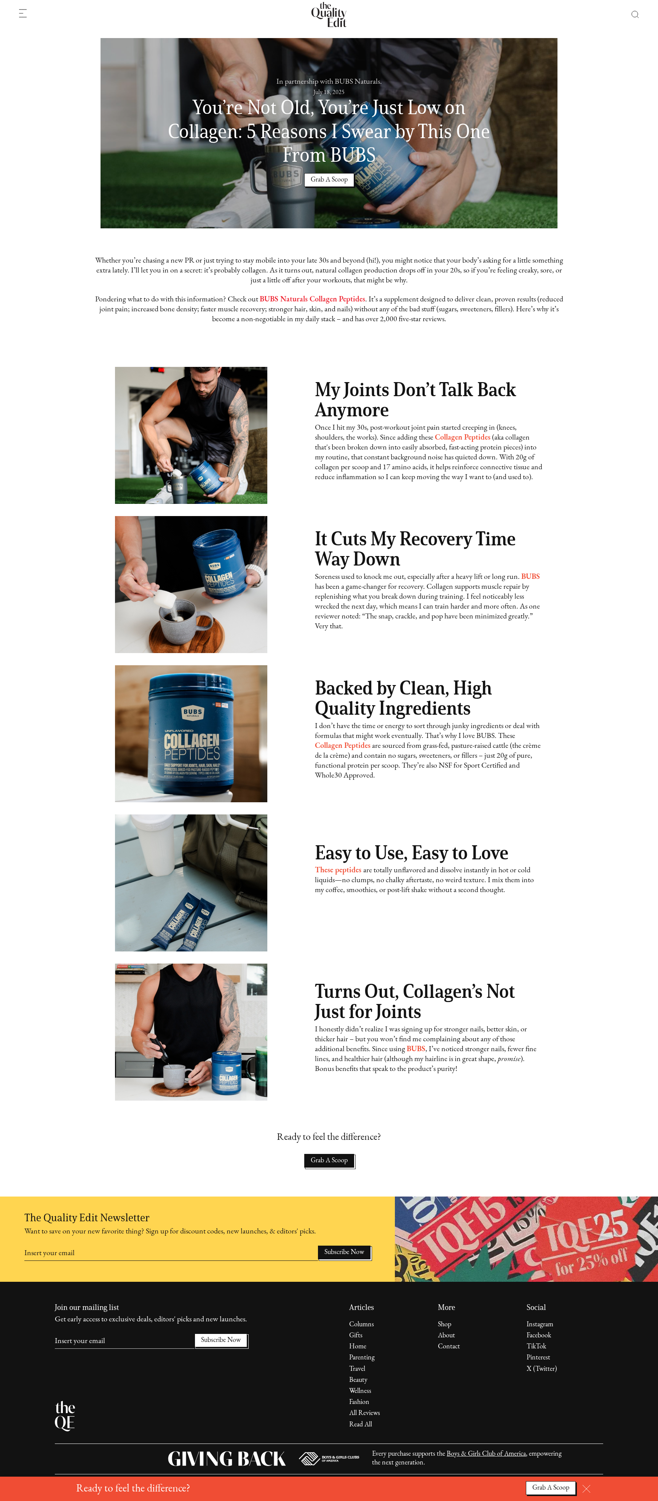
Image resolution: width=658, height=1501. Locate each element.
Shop (444, 1324)
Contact (449, 1346)
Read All (360, 1424)
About (446, 1335)
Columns (361, 1324)
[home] (329, 14)
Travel (357, 1369)
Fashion (359, 1402)
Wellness (360, 1391)
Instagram (540, 1324)
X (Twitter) (542, 1369)
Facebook (539, 1335)
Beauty (358, 1380)
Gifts (356, 1335)
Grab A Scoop (329, 1160)
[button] (631, 14)
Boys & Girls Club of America (486, 1454)
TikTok (536, 1346)
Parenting (362, 1357)
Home (357, 1346)
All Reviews (364, 1413)
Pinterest (538, 1357)
